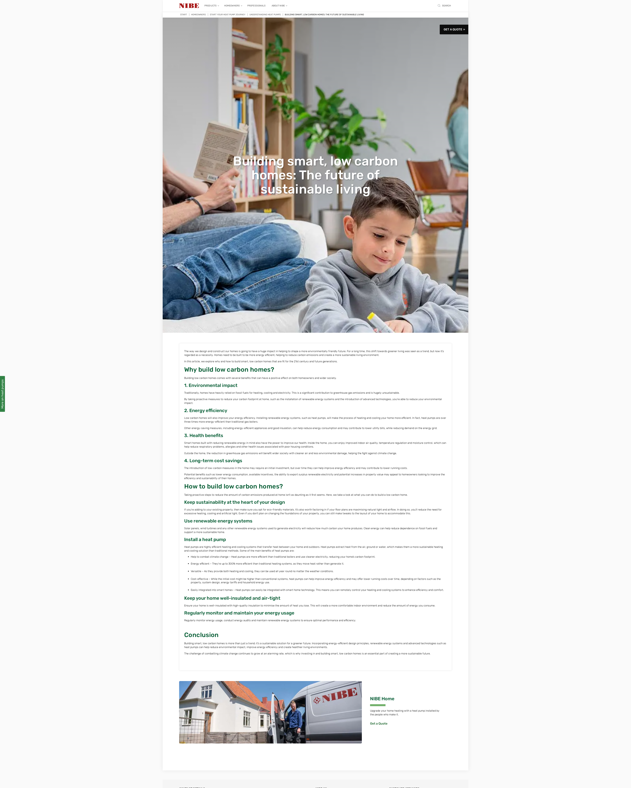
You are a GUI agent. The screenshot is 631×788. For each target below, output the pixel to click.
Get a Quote (453, 29)
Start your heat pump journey (227, 14)
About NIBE (278, 5)
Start (183, 14)
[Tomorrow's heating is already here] (189, 5)
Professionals (256, 5)
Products (210, 5)
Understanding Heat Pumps (265, 14)
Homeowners (232, 5)
